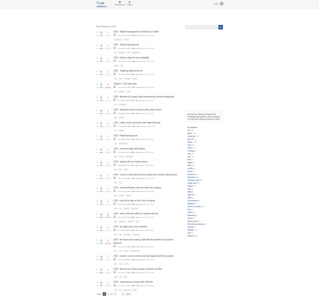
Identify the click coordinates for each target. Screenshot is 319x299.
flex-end (126, 208)
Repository (191, 177)
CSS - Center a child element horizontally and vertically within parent (145, 174)
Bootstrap (191, 174)
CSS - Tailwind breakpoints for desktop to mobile (136, 31)
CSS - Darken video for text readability (131, 57)
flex (115, 117)
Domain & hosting (194, 206)
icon (115, 277)
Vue (189, 153)
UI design (191, 151)
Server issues (193, 221)
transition (122, 221)
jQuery (190, 142)
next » (128, 294)
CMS (189, 197)
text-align (127, 234)
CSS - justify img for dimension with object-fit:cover (136, 122)
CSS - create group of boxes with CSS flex (133, 281)
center (121, 156)
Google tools (192, 183)
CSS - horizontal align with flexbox (129, 148)
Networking (192, 215)
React (190, 133)
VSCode (191, 227)
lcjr (138, 35)
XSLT (190, 233)
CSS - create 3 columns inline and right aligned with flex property (143, 255)
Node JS (191, 194)
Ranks (129, 5)
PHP (189, 165)
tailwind (121, 52)
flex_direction (134, 251)
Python (190, 218)
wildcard (127, 78)
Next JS (190, 139)
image (121, 130)
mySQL (190, 168)
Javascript (191, 136)
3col (120, 264)
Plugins (190, 186)
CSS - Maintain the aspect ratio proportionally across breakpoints (143, 96)
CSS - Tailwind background (126, 44)
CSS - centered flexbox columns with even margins (137, 187)
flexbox (121, 195)
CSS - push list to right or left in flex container (134, 200)
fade (137, 221)
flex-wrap (127, 290)
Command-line (193, 200)
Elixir (189, 209)
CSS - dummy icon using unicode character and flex (137, 268)
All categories (192, 127)
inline (126, 169)
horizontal (129, 156)
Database (191, 203)
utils (128, 52)
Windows (191, 230)
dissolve (130, 221)
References (120, 5)
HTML (190, 212)
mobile (126, 39)
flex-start (135, 208)
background (136, 52)
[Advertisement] (159, 16)
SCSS (190, 148)
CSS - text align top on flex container (130, 226)
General (190, 236)
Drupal (190, 171)
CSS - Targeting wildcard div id (127, 70)
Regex (190, 162)
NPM (189, 192)
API (189, 130)
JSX (189, 156)
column (121, 117)
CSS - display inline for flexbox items (130, 161)
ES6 (189, 159)
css (115, 52)
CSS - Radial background (125, 135)
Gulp (189, 189)
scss (120, 78)
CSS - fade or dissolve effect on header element (135, 213)
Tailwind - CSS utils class (125, 83)
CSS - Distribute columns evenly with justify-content (137, 109)
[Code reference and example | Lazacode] (104, 4)
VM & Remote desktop (196, 224)
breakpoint (118, 39)
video (116, 65)
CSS (133, 35)
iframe (135, 78)
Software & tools (193, 180)
